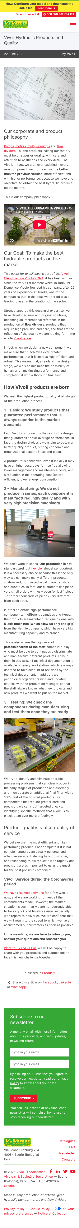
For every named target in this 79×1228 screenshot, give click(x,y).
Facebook (50, 982)
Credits (9, 1186)
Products (48, 973)
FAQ (72, 1147)
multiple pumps (38, 146)
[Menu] (73, 24)
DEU (49, 14)
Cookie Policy (40, 1209)
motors (20, 146)
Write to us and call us (20, 948)
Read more (45, 8)
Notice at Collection (52, 1213)
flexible (36, 568)
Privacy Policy (14, 1209)
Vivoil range (22, 338)
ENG (55, 14)
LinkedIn (65, 982)
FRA (66, 14)
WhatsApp (18, 987)
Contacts (68, 1159)
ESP (61, 14)
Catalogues (66, 1141)
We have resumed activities (24, 893)
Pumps (9, 146)
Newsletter (67, 1153)
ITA (72, 14)
